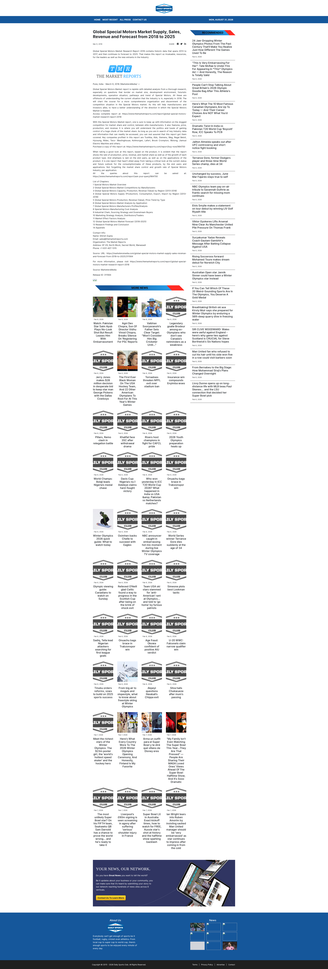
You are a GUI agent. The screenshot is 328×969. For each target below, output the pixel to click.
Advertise (221, 964)
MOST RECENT (110, 19)
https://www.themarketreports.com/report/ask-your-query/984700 (125, 176)
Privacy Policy (207, 964)
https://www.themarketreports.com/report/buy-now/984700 (155, 146)
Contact (231, 964)
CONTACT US (139, 19)
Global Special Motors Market (107, 89)
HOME (97, 19)
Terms (194, 964)
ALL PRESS (125, 19)
